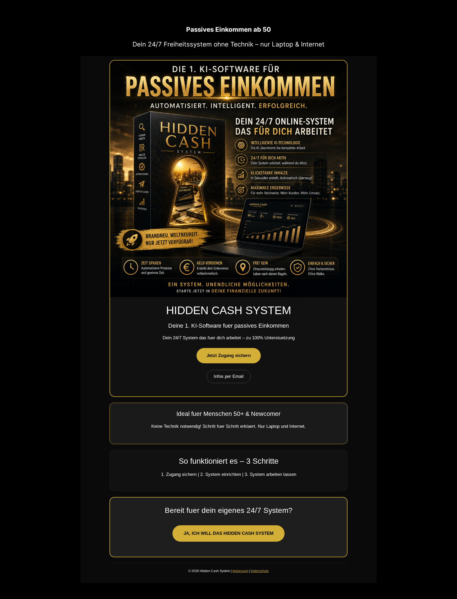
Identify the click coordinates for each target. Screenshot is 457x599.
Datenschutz (260, 571)
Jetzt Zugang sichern (229, 355)
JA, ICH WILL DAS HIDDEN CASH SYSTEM (228, 533)
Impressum (240, 571)
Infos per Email (229, 376)
